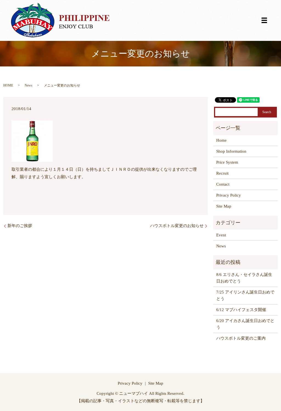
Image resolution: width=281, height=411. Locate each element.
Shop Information (231, 151)
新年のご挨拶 (19, 225)
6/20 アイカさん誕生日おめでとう (245, 323)
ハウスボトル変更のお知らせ (177, 225)
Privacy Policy (228, 195)
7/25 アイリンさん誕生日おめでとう (245, 295)
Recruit (222, 173)
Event (221, 235)
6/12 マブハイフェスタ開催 (241, 309)
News (28, 85)
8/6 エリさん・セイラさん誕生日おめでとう (244, 277)
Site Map (223, 206)
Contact (222, 184)
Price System (227, 162)
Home (221, 140)
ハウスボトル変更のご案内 (241, 338)
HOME (8, 85)
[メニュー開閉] (264, 20)
